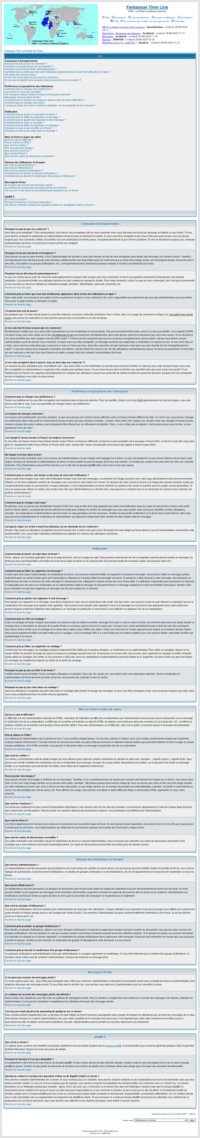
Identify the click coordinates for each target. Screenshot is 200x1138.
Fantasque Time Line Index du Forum (23, 51)
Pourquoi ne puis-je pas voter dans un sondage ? (31, 130)
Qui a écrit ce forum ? (16, 199)
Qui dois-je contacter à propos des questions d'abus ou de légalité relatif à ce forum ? (50, 205)
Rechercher (120, 17)
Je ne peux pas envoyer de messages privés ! (29, 185)
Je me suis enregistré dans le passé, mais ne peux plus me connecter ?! (43, 80)
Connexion (179, 21)
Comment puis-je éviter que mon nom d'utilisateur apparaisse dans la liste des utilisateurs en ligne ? (58, 72)
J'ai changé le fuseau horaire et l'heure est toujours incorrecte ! (38, 94)
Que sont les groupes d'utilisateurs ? (24, 170)
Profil (115, 21)
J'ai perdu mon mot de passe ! (21, 74)
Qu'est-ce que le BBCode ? (19, 139)
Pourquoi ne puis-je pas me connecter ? (26, 63)
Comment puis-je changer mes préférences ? (29, 89)
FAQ (107, 17)
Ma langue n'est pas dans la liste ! (23, 97)
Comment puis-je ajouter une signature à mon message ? (35, 120)
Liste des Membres (140, 17)
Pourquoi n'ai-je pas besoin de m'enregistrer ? (29, 66)
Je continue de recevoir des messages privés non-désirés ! (36, 187)
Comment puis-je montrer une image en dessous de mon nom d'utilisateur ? (45, 100)
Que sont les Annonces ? (18, 150)
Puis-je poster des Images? (19, 148)
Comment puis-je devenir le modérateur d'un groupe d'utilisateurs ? (40, 176)
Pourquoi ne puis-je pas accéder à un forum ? (29, 128)
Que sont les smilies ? (16, 145)
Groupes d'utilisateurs (165, 17)
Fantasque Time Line (147, 7)
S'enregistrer (187, 17)
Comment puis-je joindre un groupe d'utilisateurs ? (31, 173)
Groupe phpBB (113, 1045)
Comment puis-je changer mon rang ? (25, 102)
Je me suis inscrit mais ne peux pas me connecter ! (32, 77)
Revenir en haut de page (18, 246)
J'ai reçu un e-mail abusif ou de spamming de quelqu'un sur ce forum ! (42, 190)
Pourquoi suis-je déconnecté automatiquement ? (30, 69)
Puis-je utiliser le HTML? (18, 142)
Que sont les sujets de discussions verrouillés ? (30, 156)
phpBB (94, 1131)
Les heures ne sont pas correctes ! (23, 91)
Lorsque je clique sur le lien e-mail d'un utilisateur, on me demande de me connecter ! (50, 105)
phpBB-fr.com (106, 1133)
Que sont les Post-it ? (16, 153)
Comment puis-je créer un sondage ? (24, 122)
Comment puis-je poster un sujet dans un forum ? (31, 114)
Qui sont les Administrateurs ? (20, 165)
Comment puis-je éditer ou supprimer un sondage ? (32, 125)
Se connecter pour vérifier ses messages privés (146, 21)
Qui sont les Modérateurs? (19, 168)
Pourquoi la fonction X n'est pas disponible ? (28, 202)
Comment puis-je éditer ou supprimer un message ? (32, 117)
